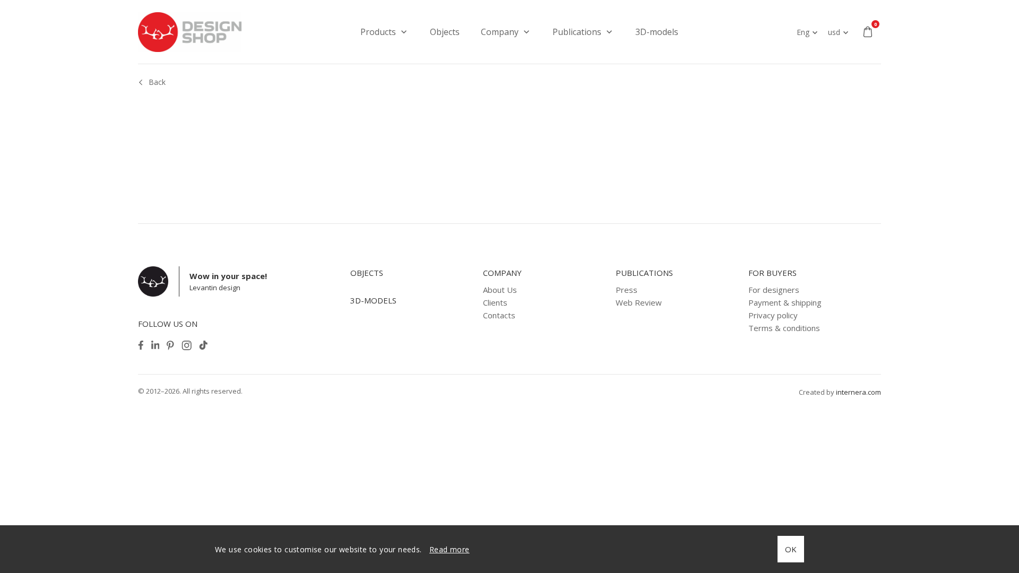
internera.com (858, 392)
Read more (449, 549)
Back (157, 82)
